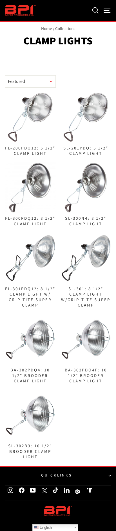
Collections (65, 29)
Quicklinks (56, 475)
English (45, 527)
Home (46, 29)
